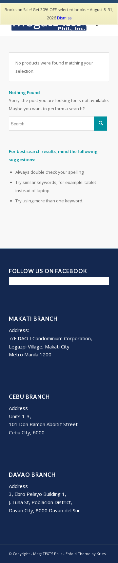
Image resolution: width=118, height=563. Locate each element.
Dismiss (64, 18)
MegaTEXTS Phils (47, 553)
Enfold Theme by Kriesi (86, 553)
